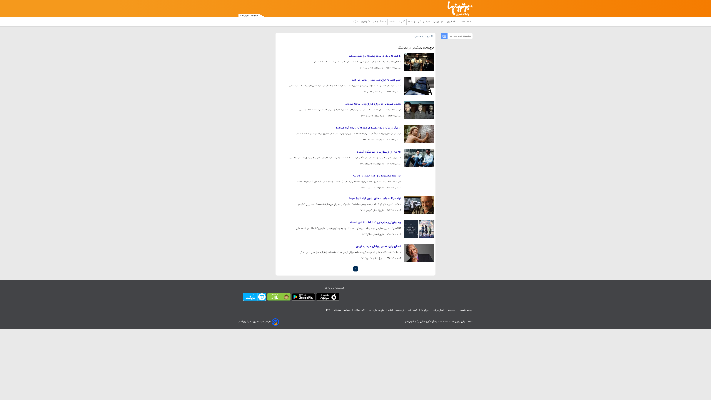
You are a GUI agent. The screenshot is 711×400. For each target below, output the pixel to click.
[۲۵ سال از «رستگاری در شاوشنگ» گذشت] (419, 158)
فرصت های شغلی (396, 310)
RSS (328, 310)
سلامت (392, 22)
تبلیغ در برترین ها (376, 310)
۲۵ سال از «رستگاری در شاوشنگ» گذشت (379, 152)
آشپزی (401, 22)
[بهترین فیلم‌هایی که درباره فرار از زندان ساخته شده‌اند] (419, 110)
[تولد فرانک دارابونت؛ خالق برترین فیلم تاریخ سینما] (419, 205)
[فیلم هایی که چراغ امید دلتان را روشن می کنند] (419, 86)
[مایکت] (254, 297)
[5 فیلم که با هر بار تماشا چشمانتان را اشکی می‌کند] (419, 62)
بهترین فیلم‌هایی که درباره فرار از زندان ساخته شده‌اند (373, 104)
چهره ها (412, 22)
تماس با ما (413, 310)
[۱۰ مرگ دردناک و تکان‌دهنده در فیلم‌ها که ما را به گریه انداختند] (419, 134)
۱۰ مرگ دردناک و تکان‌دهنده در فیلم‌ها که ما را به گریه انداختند (368, 128)
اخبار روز (451, 22)
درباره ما (425, 310)
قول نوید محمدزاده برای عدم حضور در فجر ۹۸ (377, 176)
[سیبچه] (327, 297)
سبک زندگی (424, 22)
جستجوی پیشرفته (342, 310)
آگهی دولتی (359, 310)
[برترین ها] (458, 8)
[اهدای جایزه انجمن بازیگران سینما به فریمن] (419, 253)
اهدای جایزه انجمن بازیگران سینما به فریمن (378, 246)
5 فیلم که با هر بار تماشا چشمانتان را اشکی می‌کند (375, 56)
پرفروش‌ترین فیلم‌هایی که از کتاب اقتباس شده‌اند (375, 223)
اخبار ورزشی (439, 22)
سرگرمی (355, 22)
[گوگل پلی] (303, 297)
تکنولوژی (365, 22)
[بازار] (279, 297)
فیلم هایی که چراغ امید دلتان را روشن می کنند (376, 80)
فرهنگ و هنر (379, 22)
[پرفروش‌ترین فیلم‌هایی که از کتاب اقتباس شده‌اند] (419, 229)
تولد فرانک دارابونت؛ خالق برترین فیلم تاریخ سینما (375, 198)
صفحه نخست (464, 22)
